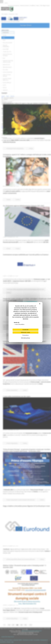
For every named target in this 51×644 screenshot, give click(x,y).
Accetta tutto (25, 329)
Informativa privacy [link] (25, 338)
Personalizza (25, 335)
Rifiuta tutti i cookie (25, 332)
